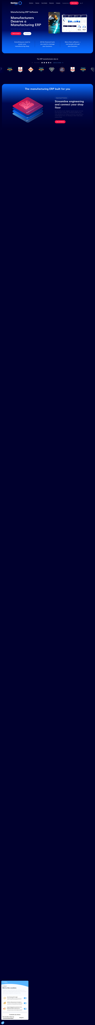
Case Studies (44, 3)
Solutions (31, 3)
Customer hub (65, 3)
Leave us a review (57, 62)
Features (37, 3)
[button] (81, 3)
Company (58, 3)
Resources (51, 3)
